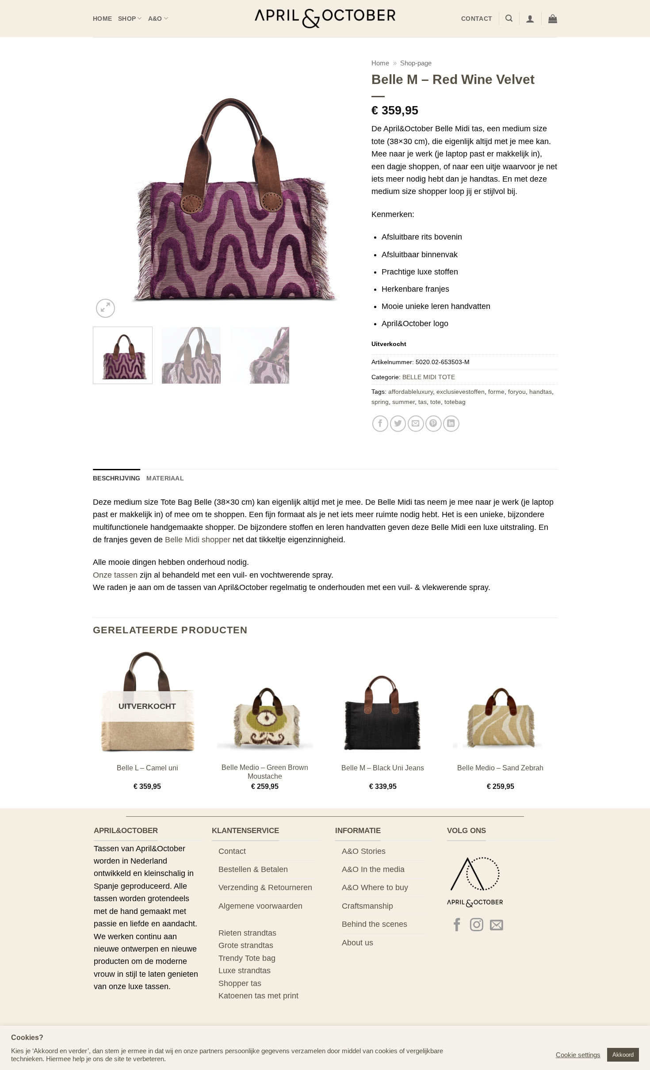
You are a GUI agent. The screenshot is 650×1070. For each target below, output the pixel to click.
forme (496, 391)
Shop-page (416, 63)
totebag (455, 401)
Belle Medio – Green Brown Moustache (265, 772)
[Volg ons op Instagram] (476, 925)
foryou (517, 391)
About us (357, 942)
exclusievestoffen (460, 391)
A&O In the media (373, 869)
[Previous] (109, 187)
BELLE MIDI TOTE (428, 377)
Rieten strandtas (247, 933)
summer (403, 401)
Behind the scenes (374, 924)
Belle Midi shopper (197, 539)
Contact (476, 18)
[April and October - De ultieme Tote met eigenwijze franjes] (325, 19)
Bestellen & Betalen (253, 869)
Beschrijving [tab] (116, 478)
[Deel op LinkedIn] (451, 423)
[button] (508, 18)
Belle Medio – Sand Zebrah (500, 768)
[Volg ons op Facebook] (457, 925)
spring (380, 401)
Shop (127, 18)
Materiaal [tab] (165, 478)
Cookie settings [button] (578, 1055)
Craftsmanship (367, 906)
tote (435, 401)
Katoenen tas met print (258, 995)
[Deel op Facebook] (380, 423)
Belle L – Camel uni (147, 768)
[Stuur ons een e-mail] (496, 925)
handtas (540, 391)
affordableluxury (410, 391)
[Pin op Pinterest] (433, 423)
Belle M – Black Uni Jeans (382, 768)
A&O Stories (364, 851)
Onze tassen (115, 575)
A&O (155, 18)
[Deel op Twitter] (398, 423)
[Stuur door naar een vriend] (416, 423)
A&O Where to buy (375, 887)
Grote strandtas (245, 945)
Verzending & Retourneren (265, 887)
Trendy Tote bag (246, 958)
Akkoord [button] (623, 1054)
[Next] (342, 187)
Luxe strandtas (244, 970)
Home (102, 18)
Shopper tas (239, 983)
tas (422, 401)
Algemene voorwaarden (260, 906)
